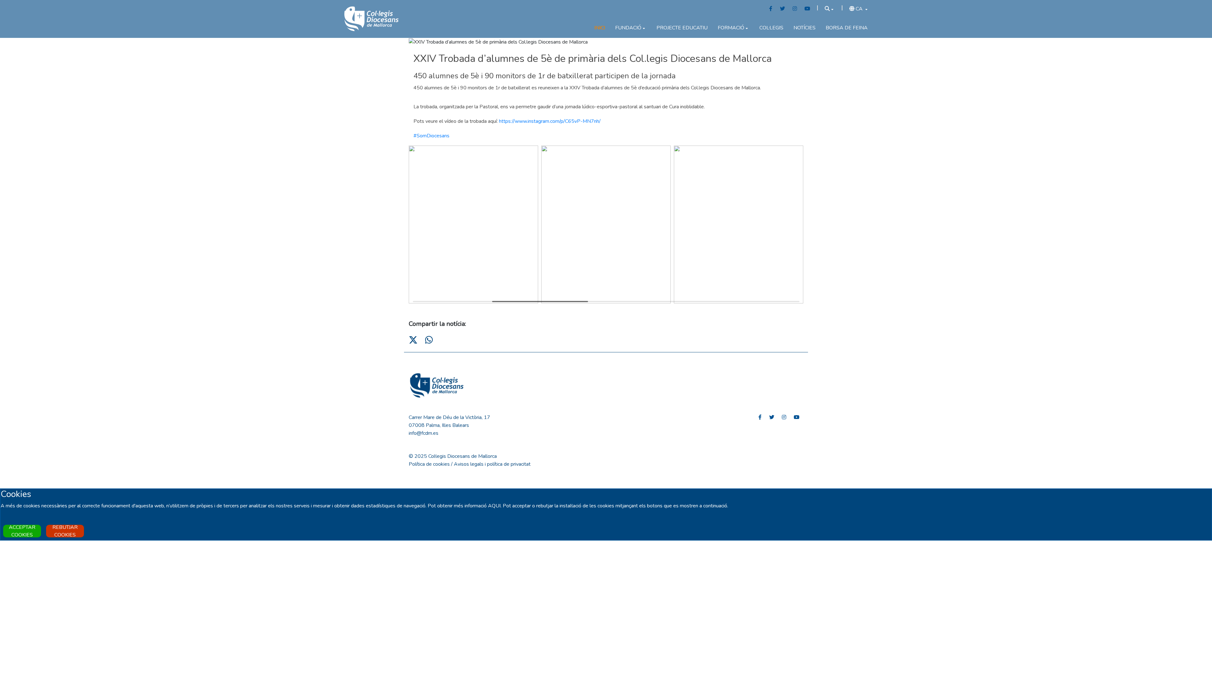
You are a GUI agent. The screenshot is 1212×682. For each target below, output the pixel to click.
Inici (599, 27)
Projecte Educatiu (682, 27)
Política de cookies (429, 464)
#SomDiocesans (431, 135)
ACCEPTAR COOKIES (22, 531)
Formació (731, 27)
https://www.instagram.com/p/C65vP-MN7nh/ (550, 121)
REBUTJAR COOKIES (65, 531)
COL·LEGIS (771, 27)
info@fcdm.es (423, 433)
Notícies (804, 27)
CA (859, 8)
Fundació (628, 27)
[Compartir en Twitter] (413, 340)
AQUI (494, 505)
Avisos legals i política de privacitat (492, 464)
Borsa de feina (847, 27)
